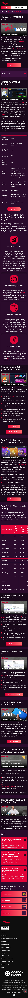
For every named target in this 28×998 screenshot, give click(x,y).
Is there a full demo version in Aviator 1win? (11, 840)
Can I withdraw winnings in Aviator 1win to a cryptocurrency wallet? (11, 854)
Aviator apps (13, 125)
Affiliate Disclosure (6, 956)
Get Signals (15, 741)
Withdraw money (15, 694)
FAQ (2, 967)
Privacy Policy (5, 964)
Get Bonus (15, 499)
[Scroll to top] (25, 991)
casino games (20, 41)
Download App (19, 7)
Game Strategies (5, 950)
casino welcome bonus (8, 786)
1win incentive (22, 464)
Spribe (23, 102)
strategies (9, 358)
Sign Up (12, 396)
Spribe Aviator (5, 936)
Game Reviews (5, 941)
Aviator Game (4, 11)
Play (6, 7)
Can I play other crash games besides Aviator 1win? (10, 870)
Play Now (15, 209)
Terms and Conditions (7, 961)
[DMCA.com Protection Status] (14, 927)
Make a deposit (15, 644)
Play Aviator (15, 65)
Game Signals (5, 944)
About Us (4, 933)
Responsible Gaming (7, 958)
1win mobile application (19, 48)
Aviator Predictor (6, 947)
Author (3, 953)
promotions (4, 114)
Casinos (12, 11)
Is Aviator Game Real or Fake (9, 938)
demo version (9, 843)
